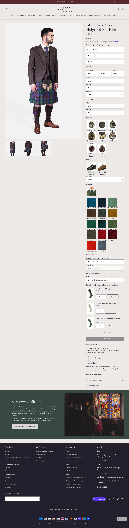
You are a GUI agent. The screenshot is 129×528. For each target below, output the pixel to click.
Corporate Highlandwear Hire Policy (76, 477)
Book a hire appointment (24, 426)
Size (97, 293)
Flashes (88, 91)
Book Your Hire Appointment (13, 461)
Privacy (68, 464)
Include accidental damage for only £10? (99, 277)
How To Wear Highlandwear (74, 458)
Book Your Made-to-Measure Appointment (17, 458)
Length (88, 84)
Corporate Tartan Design (73, 484)
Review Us (8, 477)
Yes (88, 50)
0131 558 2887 (102, 460)
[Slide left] (101, 332)
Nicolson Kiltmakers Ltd (66, 522)
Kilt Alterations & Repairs (12, 464)
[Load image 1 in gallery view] (12, 148)
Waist (88, 78)
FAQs (67, 451)
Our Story (7, 468)
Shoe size (89, 176)
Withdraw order (70, 471)
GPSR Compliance (10, 487)
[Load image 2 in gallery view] (28, 148)
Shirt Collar (90, 265)
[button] (7, 9)
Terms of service (68, 524)
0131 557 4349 (102, 473)
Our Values (8, 471)
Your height (90, 70)
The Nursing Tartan (41, 461)
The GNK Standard (71, 454)
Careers (7, 481)
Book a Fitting (119, 2)
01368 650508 (102, 487)
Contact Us (8, 451)
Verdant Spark (44, 524)
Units (113, 70)
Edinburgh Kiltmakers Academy (44, 451)
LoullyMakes (39, 458)
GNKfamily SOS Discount (73, 487)
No (93, 50)
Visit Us (7, 454)
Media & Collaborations (12, 484)
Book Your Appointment (94, 374)
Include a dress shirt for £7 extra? (97, 258)
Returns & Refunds (71, 468)
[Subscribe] (37, 498)
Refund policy (52, 524)
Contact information (88, 524)
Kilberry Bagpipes (41, 454)
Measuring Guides (10, 474)
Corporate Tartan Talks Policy (74, 481)
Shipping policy (78, 524)
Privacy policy (60, 524)
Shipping (68, 474)
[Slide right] (109, 332)
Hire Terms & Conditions (73, 461)
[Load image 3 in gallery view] (43, 148)
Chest (88, 103)
